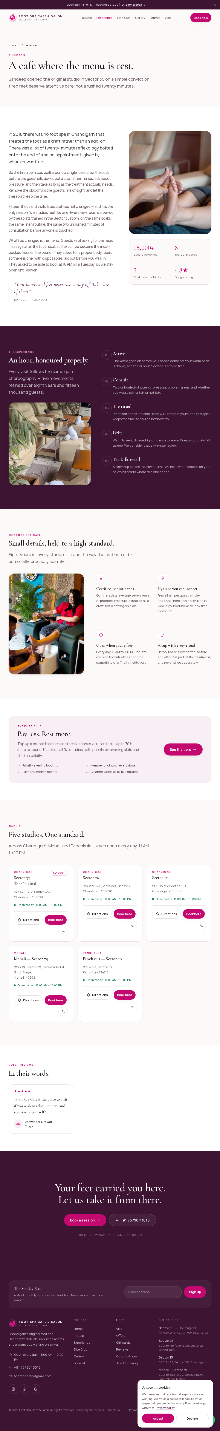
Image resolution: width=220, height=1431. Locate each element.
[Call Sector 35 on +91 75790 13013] (63, 931)
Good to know (127, 1356)
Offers (120, 1335)
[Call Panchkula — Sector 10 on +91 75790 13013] (132, 1006)
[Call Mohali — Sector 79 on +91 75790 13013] (63, 1011)
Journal (155, 18)
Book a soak (134, 4)
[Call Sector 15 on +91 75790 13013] (201, 925)
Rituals (87, 18)
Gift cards (123, 1342)
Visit (168, 18)
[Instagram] (13, 1389)
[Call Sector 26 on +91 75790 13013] (132, 925)
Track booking (127, 1363)
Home (12, 45)
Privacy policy (165, 1408)
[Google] (35, 1389)
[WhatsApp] (24, 1389)
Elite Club (123, 18)
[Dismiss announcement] (215, 4)
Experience (104, 18)
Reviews (122, 1349)
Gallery (140, 18)
